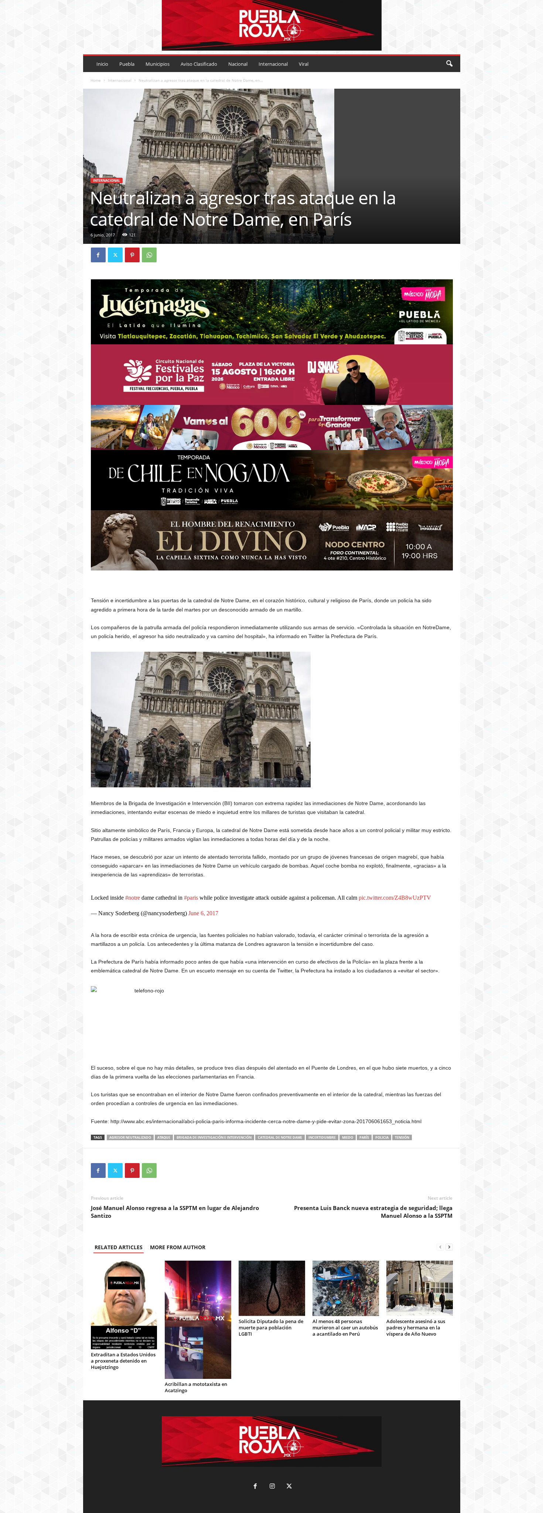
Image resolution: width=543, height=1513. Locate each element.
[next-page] (449, 1247)
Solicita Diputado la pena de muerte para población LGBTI (271, 1327)
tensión (402, 1137)
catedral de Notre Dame (280, 1137)
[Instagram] (272, 1487)
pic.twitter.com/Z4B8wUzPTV (395, 897)
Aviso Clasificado (199, 64)
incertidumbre (322, 1137)
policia (382, 1137)
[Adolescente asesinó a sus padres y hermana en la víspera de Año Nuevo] (419, 1288)
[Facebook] (98, 255)
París (364, 1137)
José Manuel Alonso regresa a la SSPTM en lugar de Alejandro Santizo (175, 1211)
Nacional (237, 64)
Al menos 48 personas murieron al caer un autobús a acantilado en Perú (345, 1327)
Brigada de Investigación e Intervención (214, 1137)
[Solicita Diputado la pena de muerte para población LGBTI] (272, 1288)
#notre (132, 897)
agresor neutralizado (130, 1137)
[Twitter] (115, 255)
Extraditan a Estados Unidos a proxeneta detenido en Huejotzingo (123, 1360)
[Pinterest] (132, 255)
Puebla (126, 64)
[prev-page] (440, 1247)
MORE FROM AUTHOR (177, 1247)
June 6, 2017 (203, 913)
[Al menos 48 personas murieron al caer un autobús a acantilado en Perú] (346, 1288)
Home (95, 80)
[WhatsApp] (149, 255)
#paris (191, 897)
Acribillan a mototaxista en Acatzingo (196, 1387)
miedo (347, 1137)
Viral (303, 64)
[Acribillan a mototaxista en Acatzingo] (198, 1320)
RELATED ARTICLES (119, 1247)
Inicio (102, 64)
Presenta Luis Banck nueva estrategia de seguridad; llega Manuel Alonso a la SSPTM (373, 1211)
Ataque (163, 1137)
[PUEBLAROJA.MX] (271, 25)
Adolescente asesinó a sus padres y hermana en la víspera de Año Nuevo (415, 1327)
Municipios (158, 64)
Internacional (273, 64)
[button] (449, 64)
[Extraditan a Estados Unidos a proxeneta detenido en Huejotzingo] (124, 1305)
